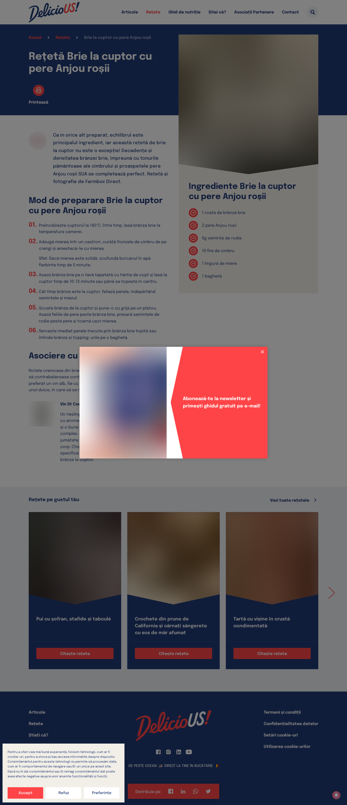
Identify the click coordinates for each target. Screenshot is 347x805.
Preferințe (102, 793)
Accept (26, 793)
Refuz (63, 793)
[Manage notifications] (336, 795)
